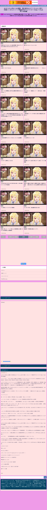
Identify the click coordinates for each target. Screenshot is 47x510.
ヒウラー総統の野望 (5, 464)
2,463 (16, 236)
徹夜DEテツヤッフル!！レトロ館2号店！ (9, 457)
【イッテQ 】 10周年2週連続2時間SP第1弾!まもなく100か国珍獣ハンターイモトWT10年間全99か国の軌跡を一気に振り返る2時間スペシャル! (12, 115)
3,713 (44, 236)
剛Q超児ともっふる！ (5, 459)
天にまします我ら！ (5, 450)
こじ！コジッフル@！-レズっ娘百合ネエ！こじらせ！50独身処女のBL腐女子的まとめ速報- (18, 399)
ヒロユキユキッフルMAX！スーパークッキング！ (10, 455)
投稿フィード (3, 273)
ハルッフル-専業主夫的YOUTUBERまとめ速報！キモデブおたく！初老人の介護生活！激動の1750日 (20, 411)
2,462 (10, 236)
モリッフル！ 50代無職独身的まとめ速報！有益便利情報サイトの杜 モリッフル (17, 436)
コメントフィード (4, 276)
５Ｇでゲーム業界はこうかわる (7, 160)
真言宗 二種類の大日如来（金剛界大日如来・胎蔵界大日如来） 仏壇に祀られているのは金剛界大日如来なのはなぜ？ (35, 185)
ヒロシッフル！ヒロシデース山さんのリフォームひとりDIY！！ (13, 452)
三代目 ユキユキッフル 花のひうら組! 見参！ (10, 466)
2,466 (36, 236)
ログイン (3, 270)
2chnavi (3, 302)
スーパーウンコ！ (4, 394)
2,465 (31, 236)
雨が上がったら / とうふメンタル (30, 45)
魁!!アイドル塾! (4, 468)
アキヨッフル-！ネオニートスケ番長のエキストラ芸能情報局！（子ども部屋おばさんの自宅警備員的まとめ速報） (23, 430)
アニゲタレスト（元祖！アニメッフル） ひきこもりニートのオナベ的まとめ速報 (17, 413)
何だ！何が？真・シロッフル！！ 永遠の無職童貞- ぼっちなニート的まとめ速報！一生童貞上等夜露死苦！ (22, 401)
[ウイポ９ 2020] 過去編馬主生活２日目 (32, 207)
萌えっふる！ (3, 448)
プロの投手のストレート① (29, 137)
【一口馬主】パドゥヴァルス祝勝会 (7, 207)
